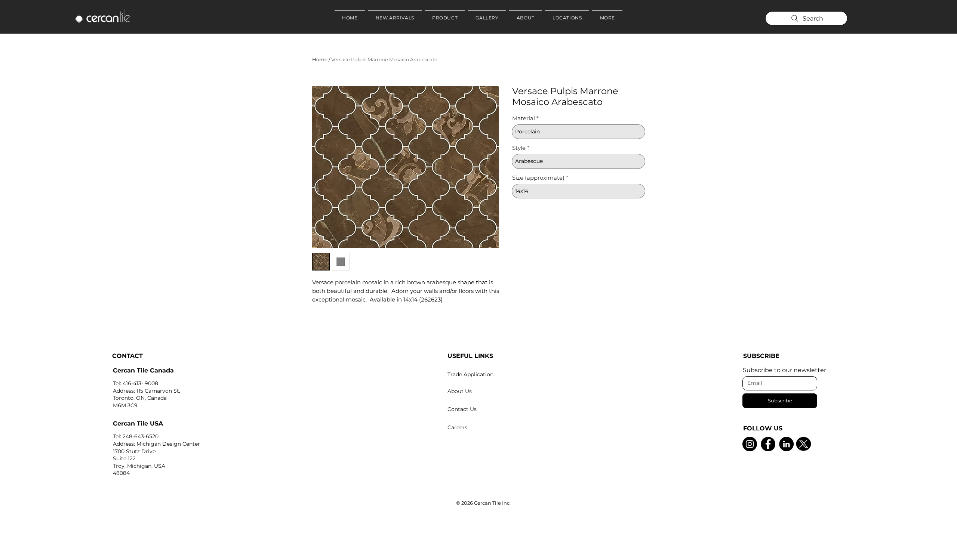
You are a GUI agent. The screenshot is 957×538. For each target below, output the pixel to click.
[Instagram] (749, 444)
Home (319, 59)
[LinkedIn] (786, 444)
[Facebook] (768, 444)
